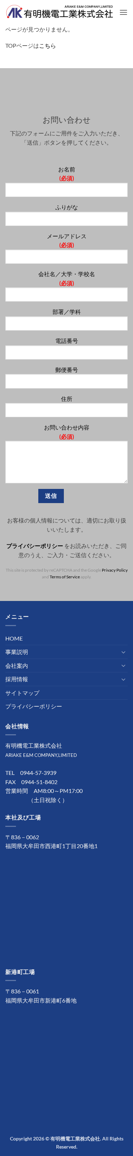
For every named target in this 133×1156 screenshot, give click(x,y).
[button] (123, 12)
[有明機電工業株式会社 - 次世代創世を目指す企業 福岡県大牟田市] (59, 13)
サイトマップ (22, 692)
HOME (14, 638)
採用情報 (16, 679)
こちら (47, 45)
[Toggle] (123, 652)
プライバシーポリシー (34, 545)
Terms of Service (65, 576)
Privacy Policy (115, 570)
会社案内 (16, 665)
